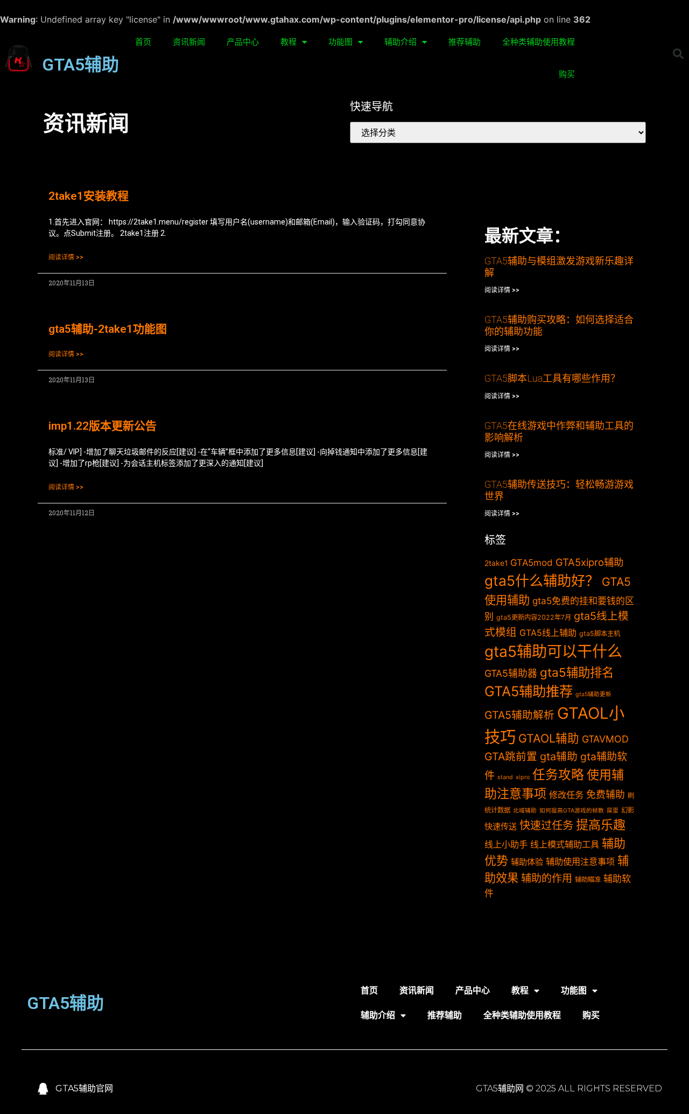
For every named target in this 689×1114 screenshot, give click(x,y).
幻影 (627, 810)
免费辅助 (605, 794)
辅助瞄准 (588, 879)
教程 (288, 42)
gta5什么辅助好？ (541, 580)
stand (505, 777)
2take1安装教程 (88, 196)
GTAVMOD (605, 739)
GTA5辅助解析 (519, 715)
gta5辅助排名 (577, 672)
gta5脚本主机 (599, 633)
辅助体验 (527, 862)
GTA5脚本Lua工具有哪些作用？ (552, 378)
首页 (143, 42)
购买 (567, 74)
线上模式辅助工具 (564, 844)
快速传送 (500, 826)
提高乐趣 (600, 824)
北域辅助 (525, 810)
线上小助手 (506, 844)
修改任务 (566, 794)
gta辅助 (559, 756)
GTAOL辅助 (548, 738)
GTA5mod (531, 562)
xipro (523, 777)
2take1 (496, 562)
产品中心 (243, 42)
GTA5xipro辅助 (589, 562)
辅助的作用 (546, 878)
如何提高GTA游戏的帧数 (571, 810)
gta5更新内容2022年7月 (533, 617)
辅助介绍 (400, 42)
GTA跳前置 (510, 756)
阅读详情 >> (65, 257)
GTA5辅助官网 (84, 1088)
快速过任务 (546, 825)
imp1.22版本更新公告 (102, 425)
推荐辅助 (464, 42)
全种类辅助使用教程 (538, 42)
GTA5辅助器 (510, 673)
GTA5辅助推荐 (528, 691)
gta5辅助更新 (593, 694)
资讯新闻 (189, 42)
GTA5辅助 (80, 64)
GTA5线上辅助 (547, 632)
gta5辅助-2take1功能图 (107, 329)
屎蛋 (612, 810)
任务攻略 (558, 774)
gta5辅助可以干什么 (553, 651)
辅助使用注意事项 (580, 861)
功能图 (340, 42)
